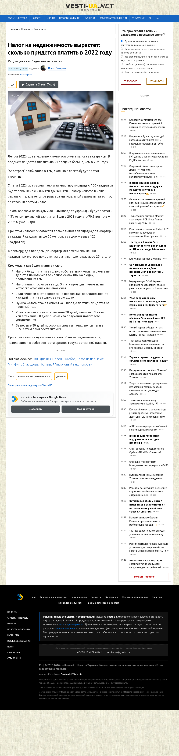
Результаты (156, 81)
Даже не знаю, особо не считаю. (141, 72)
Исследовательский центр (113, 18)
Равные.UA (89, 18)
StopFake (59, 628)
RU (150, 18)
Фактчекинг (111, 597)
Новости (36, 18)
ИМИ (61, 624)
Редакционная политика (53, 597)
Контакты (96, 597)
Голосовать (131, 81)
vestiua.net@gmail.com (118, 652)
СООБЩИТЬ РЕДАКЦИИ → (91, 652)
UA (157, 18)
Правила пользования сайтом (103, 602)
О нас (33, 597)
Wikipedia (77, 674)
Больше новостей (144, 577)
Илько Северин (57, 68)
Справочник (138, 18)
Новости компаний (69, 18)
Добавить (35, 409)
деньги (61, 376)
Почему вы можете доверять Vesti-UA (30, 385)
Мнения (51, 18)
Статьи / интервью (17, 18)
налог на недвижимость (34, 376)
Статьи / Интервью (17, 618)
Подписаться (85, 409)
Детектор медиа (75, 624)
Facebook (66, 674)
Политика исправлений (135, 597)
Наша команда (79, 597)
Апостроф (26, 74)
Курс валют (13, 652)
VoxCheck (70, 628)
